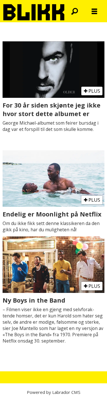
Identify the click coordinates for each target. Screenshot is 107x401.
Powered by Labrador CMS (53, 392)
